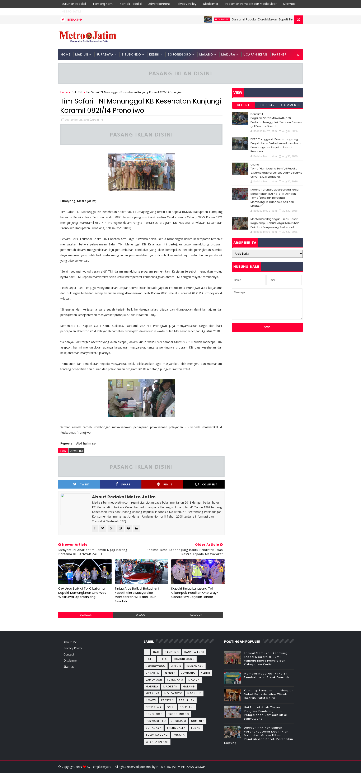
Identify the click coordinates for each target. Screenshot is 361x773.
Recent (243, 105)
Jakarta (152, 672)
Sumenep (197, 721)
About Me (70, 642)
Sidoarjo (178, 721)
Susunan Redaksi (74, 4)
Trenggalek (204, 19)
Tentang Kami (103, 4)
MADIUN (81, 54)
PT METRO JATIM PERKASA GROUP (180, 767)
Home (65, 54)
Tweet (85, 484)
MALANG (206, 54)
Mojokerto (173, 693)
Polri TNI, (98, 119)
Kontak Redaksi (131, 4)
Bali (156, 652)
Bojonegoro (184, 659)
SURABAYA (104, 54)
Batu (150, 659)
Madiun (194, 679)
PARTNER (279, 54)
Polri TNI (77, 92)
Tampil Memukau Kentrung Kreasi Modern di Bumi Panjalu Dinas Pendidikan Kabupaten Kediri (266, 659)
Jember (170, 672)
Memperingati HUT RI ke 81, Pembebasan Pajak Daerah (266, 675)
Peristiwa (153, 707)
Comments (290, 105)
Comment (209, 484)
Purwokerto (156, 721)
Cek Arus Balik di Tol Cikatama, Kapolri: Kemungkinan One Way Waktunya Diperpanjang (82, 592)
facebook (195, 614)
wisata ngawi (157, 741)
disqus (140, 614)
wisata (179, 734)
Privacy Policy (186, 4)
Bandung (172, 652)
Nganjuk (194, 693)
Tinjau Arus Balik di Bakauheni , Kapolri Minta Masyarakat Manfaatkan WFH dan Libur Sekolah (137, 594)
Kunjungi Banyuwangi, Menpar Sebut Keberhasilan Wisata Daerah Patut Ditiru (268, 694)
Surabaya (153, 728)
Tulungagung (157, 734)
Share (125, 484)
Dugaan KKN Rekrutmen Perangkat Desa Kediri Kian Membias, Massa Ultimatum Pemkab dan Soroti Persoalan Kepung (258, 735)
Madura (152, 686)
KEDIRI (154, 54)
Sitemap (289, 4)
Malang (189, 686)
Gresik (176, 666)
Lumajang (175, 679)
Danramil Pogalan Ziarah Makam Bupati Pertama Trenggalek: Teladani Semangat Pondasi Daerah (284, 19)
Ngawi (151, 700)
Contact (69, 654)
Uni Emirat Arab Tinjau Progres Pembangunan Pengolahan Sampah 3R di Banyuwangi (265, 713)
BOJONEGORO (179, 54)
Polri (171, 707)
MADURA (228, 54)
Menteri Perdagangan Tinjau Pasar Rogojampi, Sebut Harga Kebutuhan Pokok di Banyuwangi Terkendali (274, 223)
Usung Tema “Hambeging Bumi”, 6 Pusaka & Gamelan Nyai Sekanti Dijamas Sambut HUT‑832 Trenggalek (276, 171)
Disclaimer (210, 4)
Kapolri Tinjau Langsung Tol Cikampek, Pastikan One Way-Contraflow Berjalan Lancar (194, 592)
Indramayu (195, 666)
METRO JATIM (71, 11)
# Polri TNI (76, 450)
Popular (267, 105)
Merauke (152, 693)
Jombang (188, 672)
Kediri (205, 672)
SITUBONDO (131, 54)
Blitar (164, 659)
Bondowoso (155, 666)
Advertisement (159, 4)
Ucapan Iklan (255, 54)
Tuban (196, 728)
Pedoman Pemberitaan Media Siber (251, 4)
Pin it (167, 484)
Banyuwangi (194, 652)
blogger (86, 614)
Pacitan (167, 700)
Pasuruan (186, 700)
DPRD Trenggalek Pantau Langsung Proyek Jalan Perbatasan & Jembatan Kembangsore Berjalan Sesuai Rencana (276, 145)
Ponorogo (154, 714)
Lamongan (154, 679)
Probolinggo (178, 714)
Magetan (170, 686)
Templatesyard (101, 767)
